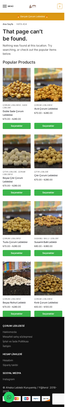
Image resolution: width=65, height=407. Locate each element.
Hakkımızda (10, 331)
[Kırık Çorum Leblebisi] (48, 278)
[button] (59, 6)
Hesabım (8, 360)
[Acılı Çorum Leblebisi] (48, 85)
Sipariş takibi (10, 364)
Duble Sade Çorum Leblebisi (13, 113)
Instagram (9, 379)
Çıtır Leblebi (10, 172)
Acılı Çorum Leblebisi (46, 108)
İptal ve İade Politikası (16, 341)
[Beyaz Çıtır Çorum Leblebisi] (17, 151)
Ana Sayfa (8, 24)
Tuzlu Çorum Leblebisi (15, 242)
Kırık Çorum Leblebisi (46, 302)
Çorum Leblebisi (12, 105)
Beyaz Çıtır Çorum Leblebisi (13, 179)
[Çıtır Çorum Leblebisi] (48, 151)
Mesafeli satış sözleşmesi (17, 336)
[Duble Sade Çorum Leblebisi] (17, 85)
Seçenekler (17, 125)
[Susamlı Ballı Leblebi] (48, 218)
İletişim (7, 346)
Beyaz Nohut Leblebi (14, 302)
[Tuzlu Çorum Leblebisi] (17, 218)
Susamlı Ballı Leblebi (46, 238)
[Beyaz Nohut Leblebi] (17, 278)
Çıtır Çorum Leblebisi (46, 175)
